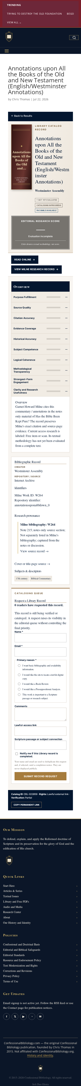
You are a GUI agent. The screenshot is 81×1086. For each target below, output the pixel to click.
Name (19, 631)
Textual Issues (11, 896)
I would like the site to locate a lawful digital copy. (42, 676)
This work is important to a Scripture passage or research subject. (39, 696)
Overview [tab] (22, 286)
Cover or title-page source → (32, 564)
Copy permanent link (27, 804)
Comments (21, 706)
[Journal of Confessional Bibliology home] (9, 36)
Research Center (12, 912)
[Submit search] (74, 37)
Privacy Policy (11, 976)
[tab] (40, 297)
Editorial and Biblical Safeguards (21, 950)
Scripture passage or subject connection (38, 739)
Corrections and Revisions (17, 971)
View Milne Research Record (36, 269)
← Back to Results (21, 115)
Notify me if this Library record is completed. (39, 755)
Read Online (24, 259)
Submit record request (40, 776)
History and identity (40, 1055)
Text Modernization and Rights (20, 965)
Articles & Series (12, 891)
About (6, 917)
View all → (14, 22)
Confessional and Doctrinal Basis (21, 944)
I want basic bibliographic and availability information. (41, 667)
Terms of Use (10, 981)
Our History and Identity (17, 922)
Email (19, 645)
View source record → (34, 551)
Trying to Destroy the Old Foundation (34, 13)
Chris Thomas (21, 99)
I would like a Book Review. (35, 683)
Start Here (9, 886)
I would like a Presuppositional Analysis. (41, 689)
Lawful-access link (26, 725)
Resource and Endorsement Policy (22, 960)
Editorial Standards (14, 955)
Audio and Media (12, 907)
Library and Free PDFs (16, 901)
